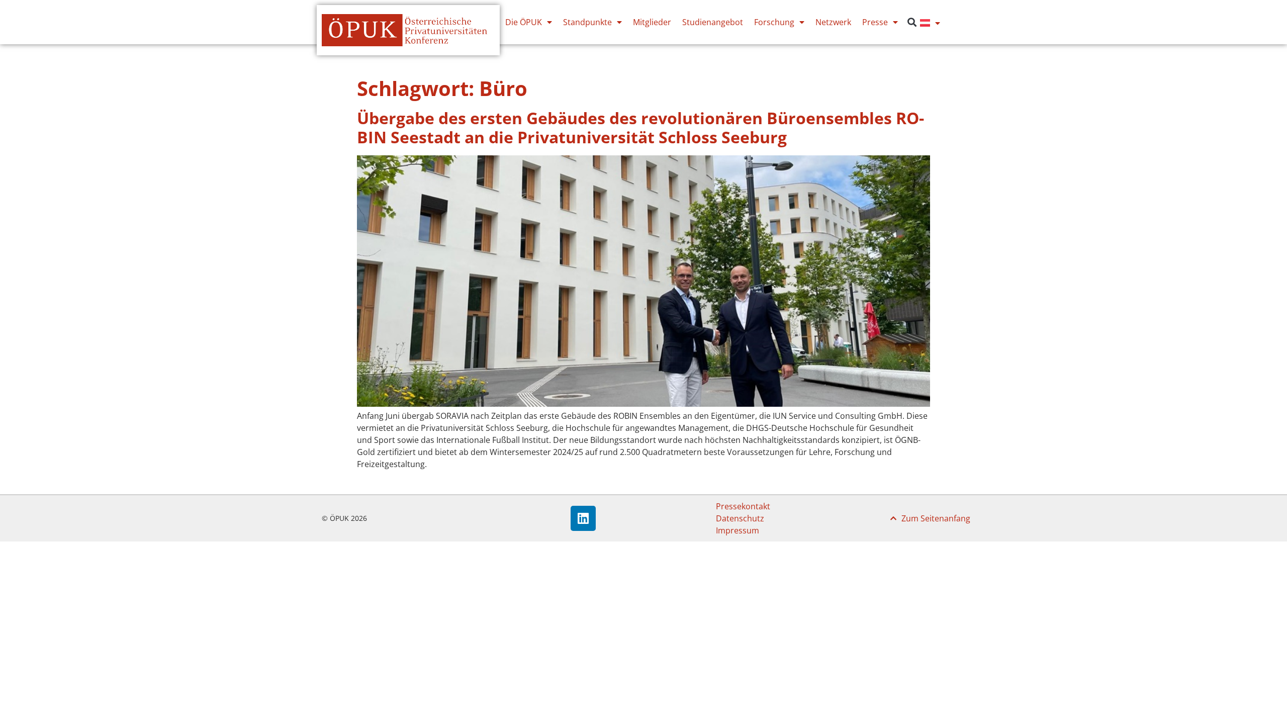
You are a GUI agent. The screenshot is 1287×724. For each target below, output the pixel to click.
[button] (911, 22)
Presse (875, 22)
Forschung (774, 22)
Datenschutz (740, 518)
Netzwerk (833, 22)
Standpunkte (587, 22)
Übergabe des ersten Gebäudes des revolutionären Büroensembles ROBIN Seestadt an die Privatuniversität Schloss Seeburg (640, 127)
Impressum (737, 530)
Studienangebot (712, 22)
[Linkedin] (583, 518)
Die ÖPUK (523, 22)
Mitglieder (652, 22)
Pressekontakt (743, 506)
